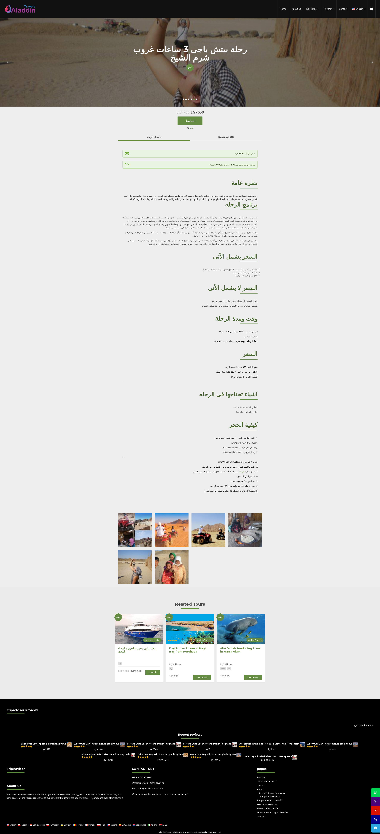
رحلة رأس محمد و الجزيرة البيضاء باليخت (137, 650)
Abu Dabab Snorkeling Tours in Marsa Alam (240, 650)
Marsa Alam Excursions (268, 808)
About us (296, 9)
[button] (8, 62)
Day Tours (311, 9)
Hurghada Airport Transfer (269, 800)
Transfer (328, 9)
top (191, 128)
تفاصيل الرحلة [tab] (154, 136)
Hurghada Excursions (270, 796)
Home (283, 9)
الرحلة (241, 471)
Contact (343, 9)
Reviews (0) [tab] (226, 136)
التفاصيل (190, 121)
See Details (202, 677)
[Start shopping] (372, 9)
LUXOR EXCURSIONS (267, 804)
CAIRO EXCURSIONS (267, 781)
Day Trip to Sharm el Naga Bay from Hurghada (187, 650)
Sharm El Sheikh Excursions (272, 793)
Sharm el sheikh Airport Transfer (272, 812)
